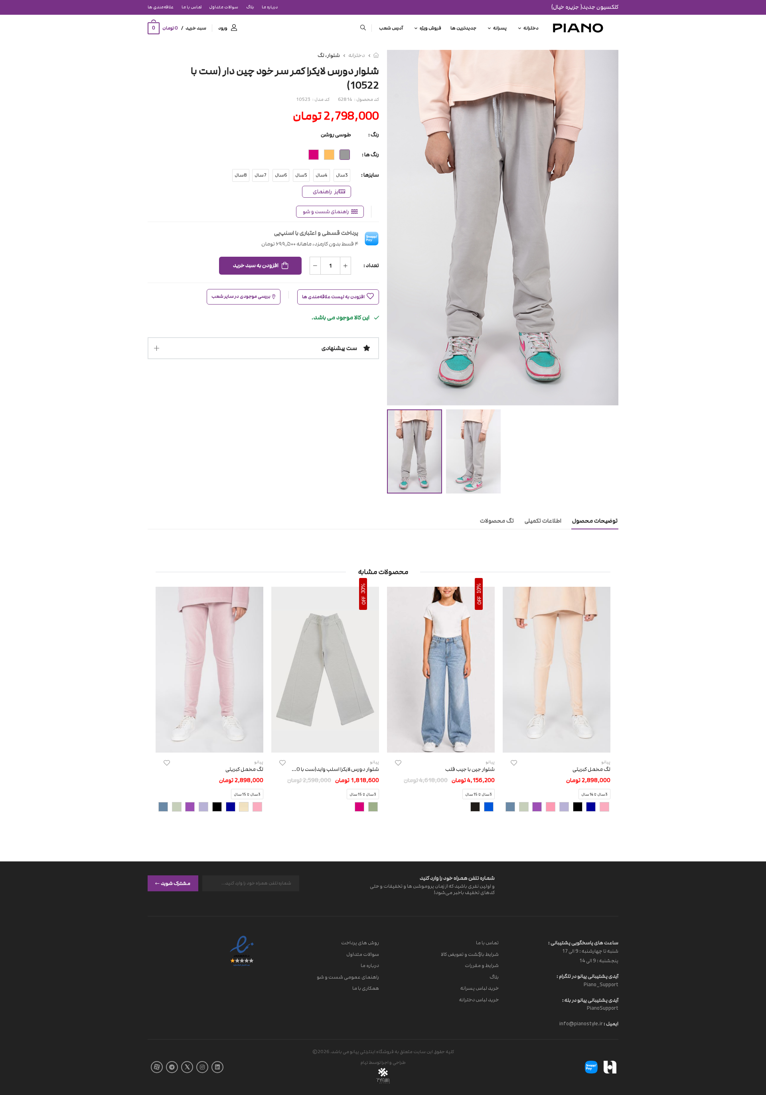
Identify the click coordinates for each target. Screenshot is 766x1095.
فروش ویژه (430, 28)
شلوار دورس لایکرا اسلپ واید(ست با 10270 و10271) (321, 769)
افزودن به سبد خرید (255, 265)
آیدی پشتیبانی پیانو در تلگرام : (587, 976)
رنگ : (373, 135)
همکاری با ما (365, 988)
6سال (281, 175)
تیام (364, 1062)
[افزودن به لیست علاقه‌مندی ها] (514, 762)
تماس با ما (191, 7)
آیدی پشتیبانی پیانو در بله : (590, 999)
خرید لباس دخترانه (479, 999)
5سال (301, 175)
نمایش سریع (556, 743)
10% (479, 588)
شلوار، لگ (329, 55)
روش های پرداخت (360, 942)
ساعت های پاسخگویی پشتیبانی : (583, 942)
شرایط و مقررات (482, 965)
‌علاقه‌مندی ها (161, 7)
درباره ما (270, 7)
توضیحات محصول (595, 521)
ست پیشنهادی (339, 348)
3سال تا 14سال (594, 795)
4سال (322, 175)
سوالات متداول (223, 7)
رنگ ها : (370, 155)
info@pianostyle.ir (581, 1023)
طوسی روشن (336, 135)
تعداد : (371, 265)
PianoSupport (602, 1008)
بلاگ (250, 7)
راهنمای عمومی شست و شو (348, 976)
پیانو (490, 762)
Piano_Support (601, 984)
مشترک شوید (175, 883)
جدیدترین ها (463, 28)
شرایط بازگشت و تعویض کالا (470, 953)
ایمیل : (610, 1023)
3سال (342, 175)
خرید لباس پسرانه (479, 988)
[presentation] (264, 807)
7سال (261, 175)
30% (363, 588)
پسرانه (500, 28)
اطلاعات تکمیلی (543, 521)
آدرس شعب (391, 28)
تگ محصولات (497, 521)
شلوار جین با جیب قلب (470, 769)
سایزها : (370, 175)
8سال (241, 175)
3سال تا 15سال (478, 795)
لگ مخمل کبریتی (591, 769)
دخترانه (531, 28)
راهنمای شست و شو (326, 212)
